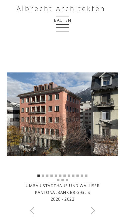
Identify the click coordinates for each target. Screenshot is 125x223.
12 (86, 176)
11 (82, 176)
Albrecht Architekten (61, 8)
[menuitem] (62, 20)
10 (78, 176)
